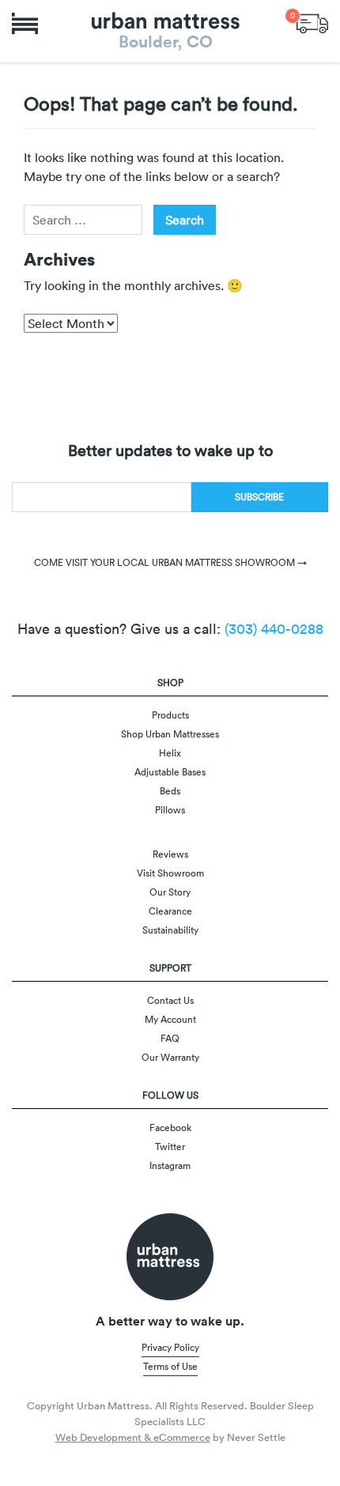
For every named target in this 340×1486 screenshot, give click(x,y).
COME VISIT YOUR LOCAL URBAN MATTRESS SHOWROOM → (170, 562)
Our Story (170, 892)
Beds (170, 791)
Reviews (170, 854)
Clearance (170, 911)
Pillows (170, 810)
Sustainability (170, 930)
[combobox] (83, 220)
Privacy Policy (170, 1347)
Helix (170, 753)
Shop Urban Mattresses (170, 734)
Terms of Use (170, 1366)
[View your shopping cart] (312, 22)
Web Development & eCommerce (132, 1437)
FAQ (170, 1038)
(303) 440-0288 (274, 629)
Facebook (170, 1127)
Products (170, 715)
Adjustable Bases (170, 772)
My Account (170, 1019)
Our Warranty (170, 1057)
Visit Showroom (170, 873)
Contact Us (170, 1000)
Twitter (170, 1146)
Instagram (170, 1165)
